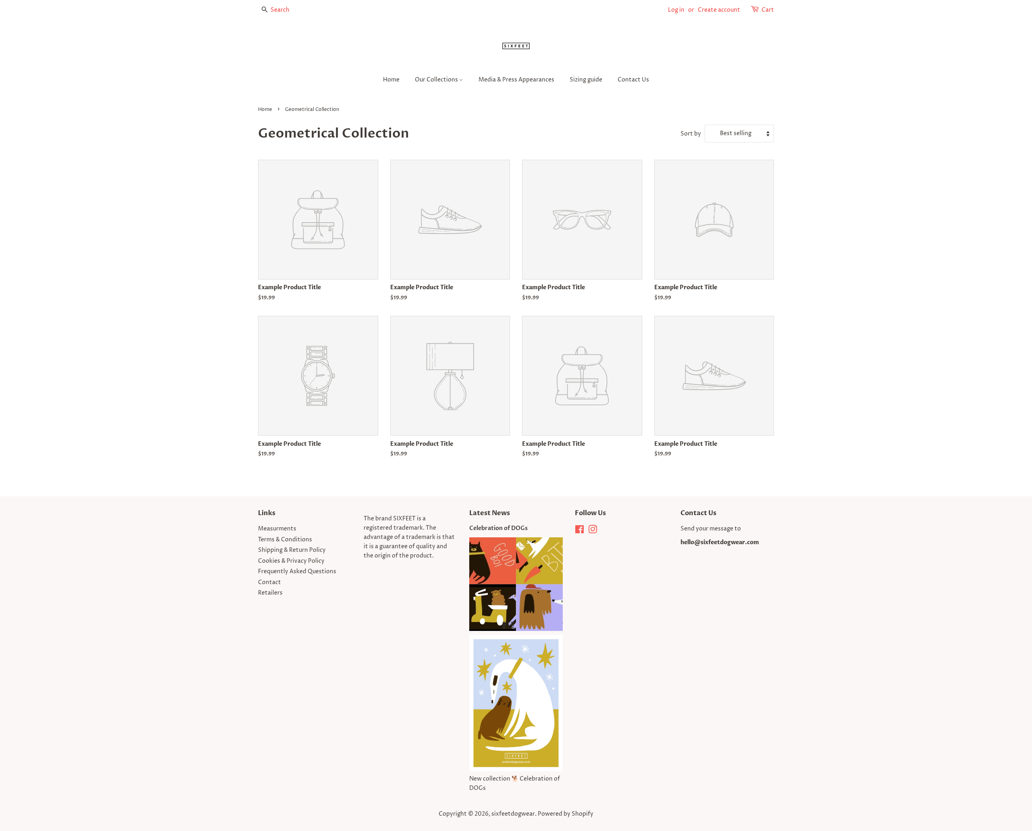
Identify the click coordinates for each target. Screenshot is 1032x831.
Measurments (277, 528)
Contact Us (633, 80)
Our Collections (437, 80)
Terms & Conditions (285, 539)
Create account (719, 10)
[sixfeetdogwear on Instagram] (592, 531)
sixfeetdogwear (513, 814)
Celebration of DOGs (498, 528)
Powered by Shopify (565, 814)
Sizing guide (586, 80)
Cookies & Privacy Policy (291, 561)
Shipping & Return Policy (292, 550)
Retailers (270, 593)
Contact (269, 582)
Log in (676, 10)
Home (391, 80)
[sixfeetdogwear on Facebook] (579, 531)
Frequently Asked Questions (297, 571)
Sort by (690, 134)
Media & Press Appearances (516, 80)
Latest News (489, 513)
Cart (768, 10)
